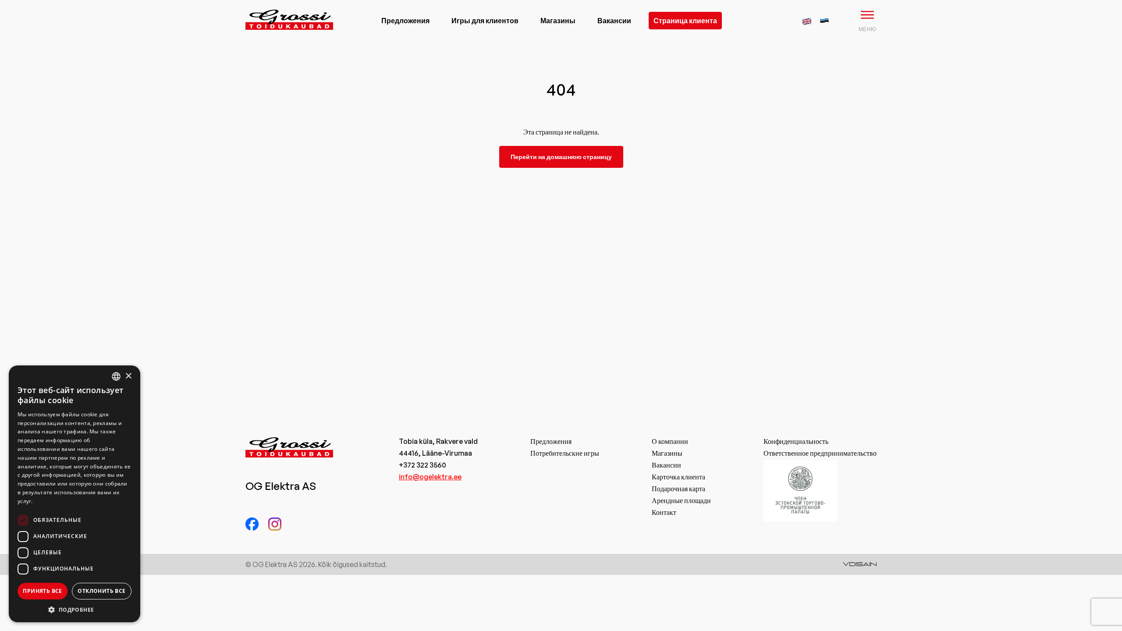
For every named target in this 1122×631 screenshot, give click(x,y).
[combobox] (116, 376)
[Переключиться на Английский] (807, 20)
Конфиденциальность (795, 441)
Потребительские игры (564, 453)
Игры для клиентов (484, 20)
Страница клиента (685, 20)
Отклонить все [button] (101, 591)
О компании (670, 441)
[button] (74, 609)
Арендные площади (681, 500)
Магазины (557, 20)
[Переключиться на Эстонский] (824, 20)
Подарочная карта (678, 488)
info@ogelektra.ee (430, 476)
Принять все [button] (42, 591)
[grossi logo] (289, 33)
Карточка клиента (678, 476)
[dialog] (74, 493)
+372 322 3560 (422, 465)
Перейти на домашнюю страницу (561, 156)
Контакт (664, 512)
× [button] (128, 376)
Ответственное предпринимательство (820, 453)
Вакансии (614, 20)
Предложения (405, 20)
